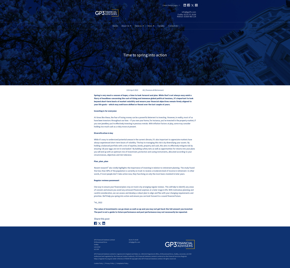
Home (115, 26)
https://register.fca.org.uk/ (103, 259)
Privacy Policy (110, 263)
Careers (161, 26)
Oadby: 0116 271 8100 (187, 14)
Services (138, 26)
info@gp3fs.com (189, 12)
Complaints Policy (122, 263)
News (149, 26)
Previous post (117, 230)
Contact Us (173, 26)
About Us (125, 26)
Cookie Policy (98, 263)
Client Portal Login (170, 5)
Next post (174, 230)
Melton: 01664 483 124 (186, 16)
